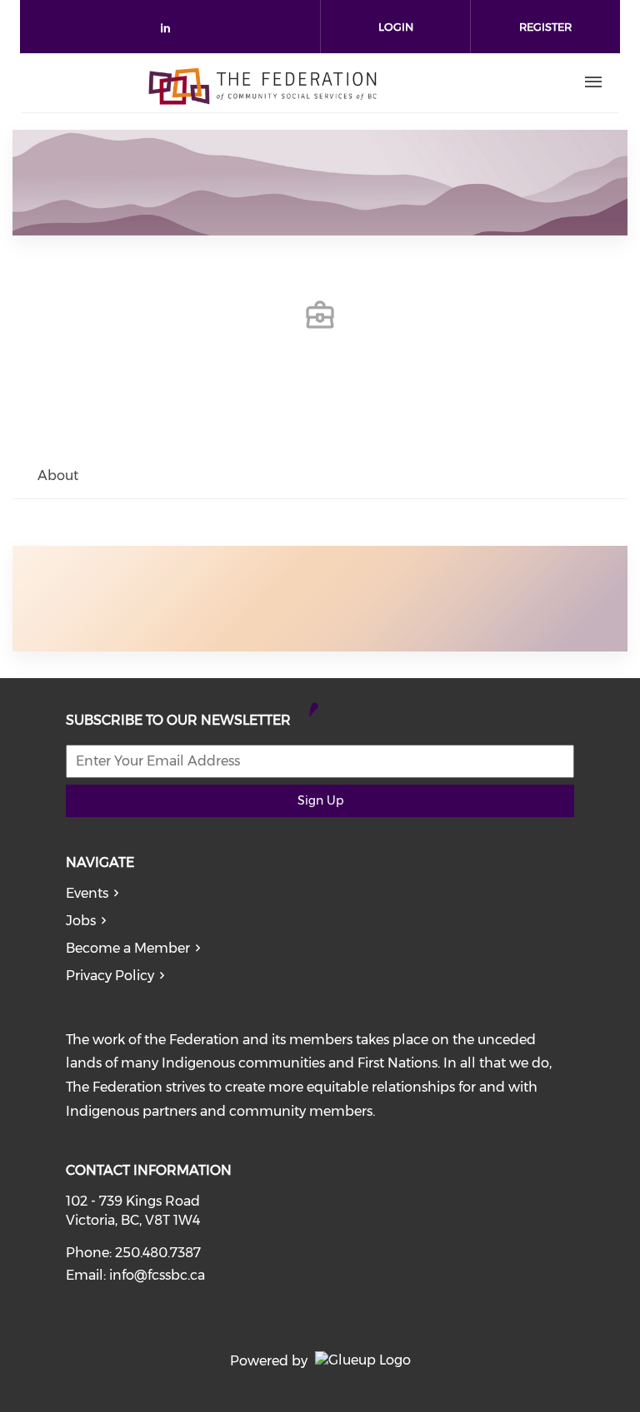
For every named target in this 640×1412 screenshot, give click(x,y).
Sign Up (320, 800)
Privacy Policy (110, 975)
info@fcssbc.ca (157, 1275)
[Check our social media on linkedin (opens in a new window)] (170, 31)
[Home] (262, 82)
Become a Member (128, 948)
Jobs (81, 921)
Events (87, 893)
